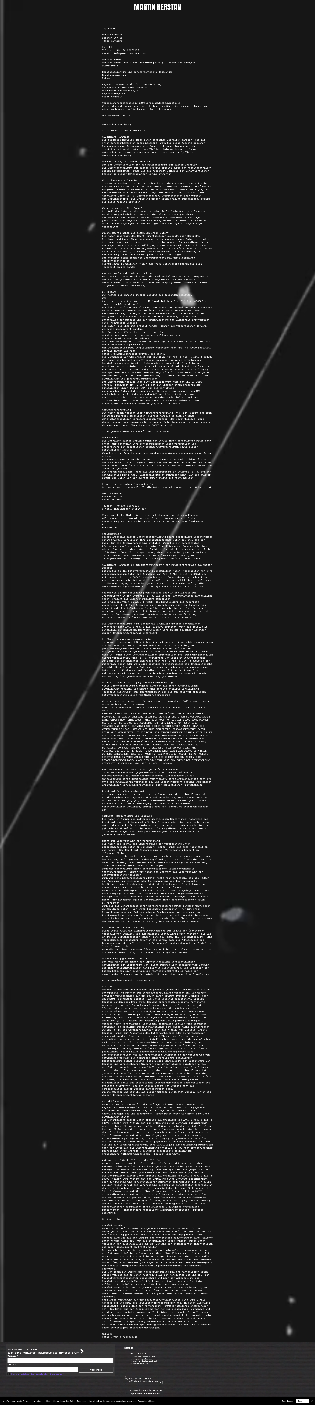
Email (12, 1365)
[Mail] (161, 1382)
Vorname (13, 1356)
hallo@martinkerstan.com (143, 1381)
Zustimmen (302, 1401)
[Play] (81, 1351)
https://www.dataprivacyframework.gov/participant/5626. (141, 403)
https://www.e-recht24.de (119, 1337)
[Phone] (126, 1378)
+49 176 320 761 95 (140, 1378)
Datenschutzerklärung (146, 1401)
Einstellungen (287, 1401)
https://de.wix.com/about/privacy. (126, 338)
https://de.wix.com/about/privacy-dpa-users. (133, 354)
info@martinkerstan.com (130, 53)
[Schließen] (312, 1401)
